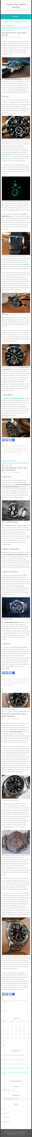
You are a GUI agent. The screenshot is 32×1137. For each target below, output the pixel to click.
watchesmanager (17, 37)
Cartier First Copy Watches (19, 647)
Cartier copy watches (23, 264)
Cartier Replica (24, 28)
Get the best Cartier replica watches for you (13, 1059)
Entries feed (5, 1113)
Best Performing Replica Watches (13, 398)
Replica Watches (7, 30)
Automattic (21, 1134)
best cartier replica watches (13, 446)
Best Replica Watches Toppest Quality (15, 525)
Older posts (5, 1011)
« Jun (3, 1045)
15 (24, 1031)
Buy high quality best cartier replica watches (13, 1064)
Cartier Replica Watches (22, 681)
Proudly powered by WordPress (15, 1132)
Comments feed (6, 1117)
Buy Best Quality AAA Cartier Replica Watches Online (16, 1068)
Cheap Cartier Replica (16, 450)
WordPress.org (6, 1122)
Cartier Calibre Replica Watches (14, 1000)
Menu (17, 16)
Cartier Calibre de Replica (10, 28)
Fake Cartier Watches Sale (20, 683)
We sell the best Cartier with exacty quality (13, 1055)
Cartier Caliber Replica (9, 26)
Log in (3, 1109)
